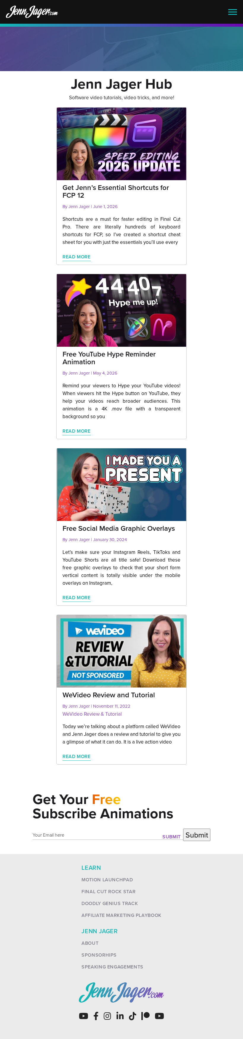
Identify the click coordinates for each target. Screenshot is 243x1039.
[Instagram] (107, 1016)
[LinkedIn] (120, 1016)
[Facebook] (96, 1016)
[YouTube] (83, 1016)
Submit (171, 836)
